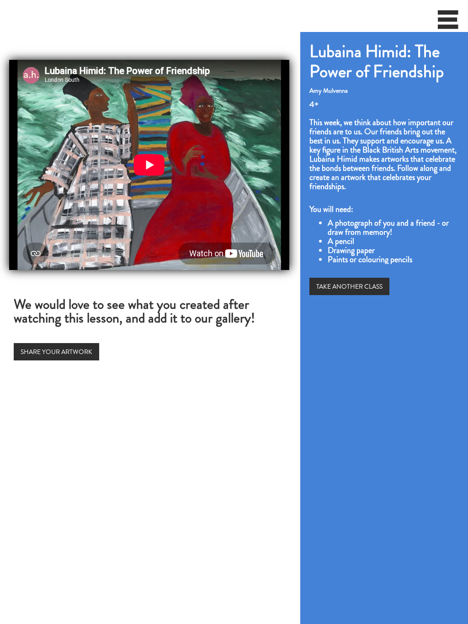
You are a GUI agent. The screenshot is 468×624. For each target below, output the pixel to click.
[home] (2, 16)
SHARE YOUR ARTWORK (56, 351)
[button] (448, 23)
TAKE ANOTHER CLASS (349, 286)
